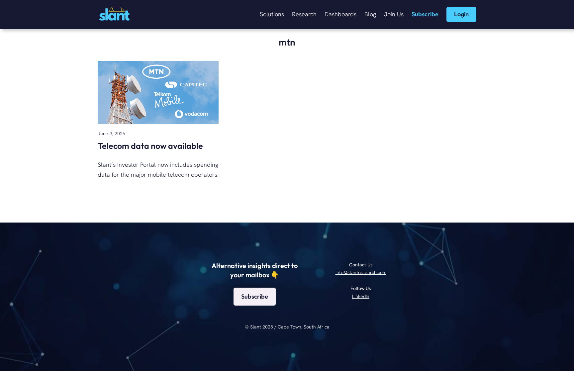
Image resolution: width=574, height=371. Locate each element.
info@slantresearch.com (360, 272)
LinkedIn (360, 296)
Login (461, 14)
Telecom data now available (150, 145)
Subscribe (425, 14)
